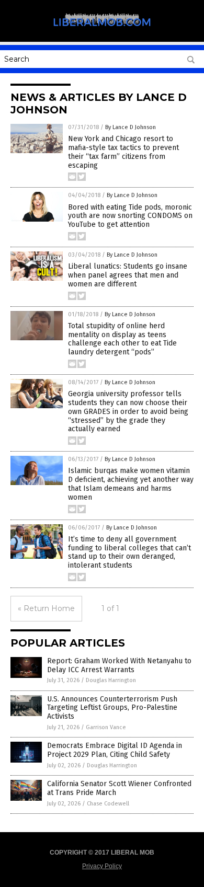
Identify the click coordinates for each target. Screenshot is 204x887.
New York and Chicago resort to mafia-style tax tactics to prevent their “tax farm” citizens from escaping (123, 151)
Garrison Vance (106, 727)
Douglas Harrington (111, 680)
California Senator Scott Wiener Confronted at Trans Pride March (119, 788)
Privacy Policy (102, 866)
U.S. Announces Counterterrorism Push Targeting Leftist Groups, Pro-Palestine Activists (112, 708)
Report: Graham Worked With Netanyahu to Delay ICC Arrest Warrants (119, 665)
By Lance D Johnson (130, 127)
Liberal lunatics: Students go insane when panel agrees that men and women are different (127, 275)
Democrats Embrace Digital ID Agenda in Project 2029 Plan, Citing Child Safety (114, 750)
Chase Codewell (108, 803)
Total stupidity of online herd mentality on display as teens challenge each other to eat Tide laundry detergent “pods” (122, 338)
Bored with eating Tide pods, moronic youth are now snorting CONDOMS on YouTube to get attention (130, 216)
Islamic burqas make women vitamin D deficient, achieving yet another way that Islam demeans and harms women (131, 483)
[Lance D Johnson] (102, 30)
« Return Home (46, 608)
